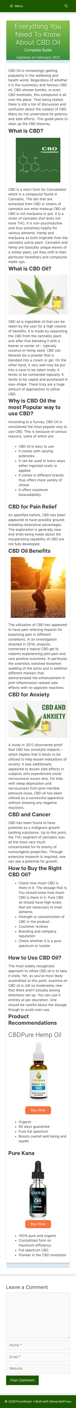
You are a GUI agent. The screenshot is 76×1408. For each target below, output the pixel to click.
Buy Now (38, 1110)
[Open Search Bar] (66, 6)
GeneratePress (60, 1401)
